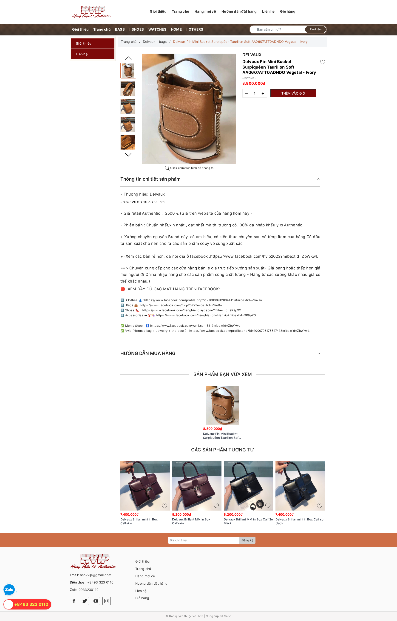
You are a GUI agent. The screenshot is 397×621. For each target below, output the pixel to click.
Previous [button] (128, 58)
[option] (189, 109)
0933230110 (89, 590)
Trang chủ (143, 569)
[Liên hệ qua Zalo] (9, 590)
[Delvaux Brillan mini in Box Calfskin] (145, 486)
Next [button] (128, 154)
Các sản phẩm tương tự (222, 450)
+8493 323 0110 (100, 582)
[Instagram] (106, 601)
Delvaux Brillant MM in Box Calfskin (191, 521)
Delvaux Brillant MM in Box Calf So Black (248, 521)
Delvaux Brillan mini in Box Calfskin (139, 521)
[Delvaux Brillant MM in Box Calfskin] (196, 486)
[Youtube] (96, 601)
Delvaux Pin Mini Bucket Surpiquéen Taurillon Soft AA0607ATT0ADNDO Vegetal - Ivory (221, 436)
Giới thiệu (84, 43)
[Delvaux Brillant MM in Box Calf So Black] (248, 486)
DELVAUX (252, 54)
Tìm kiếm (315, 29)
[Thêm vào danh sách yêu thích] (236, 420)
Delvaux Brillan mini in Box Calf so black (299, 521)
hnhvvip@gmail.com (95, 575)
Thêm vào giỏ (293, 93)
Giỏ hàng (142, 598)
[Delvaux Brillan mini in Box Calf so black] (300, 486)
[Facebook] (74, 601)
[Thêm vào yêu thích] (322, 61)
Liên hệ (82, 54)
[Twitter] (85, 601)
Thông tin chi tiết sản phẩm (150, 179)
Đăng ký (247, 540)
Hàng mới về (145, 576)
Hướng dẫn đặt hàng (151, 583)
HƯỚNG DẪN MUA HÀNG (148, 353)
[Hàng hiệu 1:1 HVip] (91, 12)
